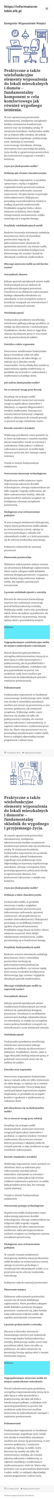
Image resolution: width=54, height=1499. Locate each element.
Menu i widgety (47, 11)
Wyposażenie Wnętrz (33, 752)
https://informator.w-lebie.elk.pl (21, 8)
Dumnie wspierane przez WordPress (19, 1495)
